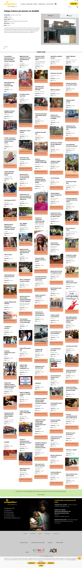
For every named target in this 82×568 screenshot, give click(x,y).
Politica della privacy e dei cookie (38, 542)
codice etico (50, 542)
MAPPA (70, 16)
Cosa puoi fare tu (50, 4)
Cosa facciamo (29, 4)
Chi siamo (23, 4)
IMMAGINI (50, 15)
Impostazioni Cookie (24, 542)
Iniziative (35, 4)
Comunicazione (41, 4)
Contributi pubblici (59, 542)
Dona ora (73, 3)
